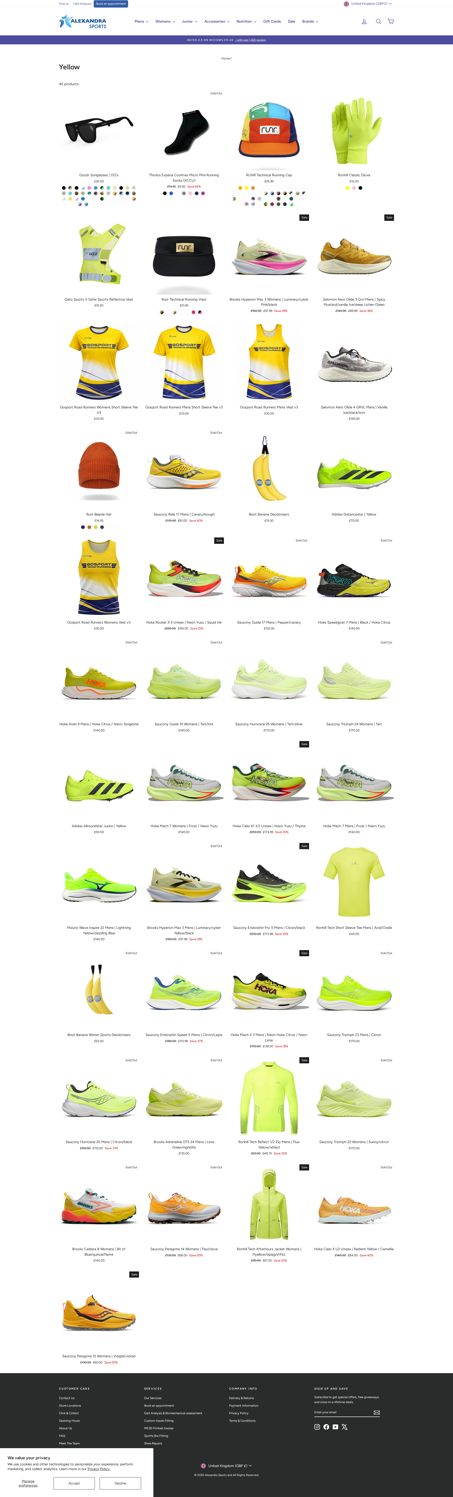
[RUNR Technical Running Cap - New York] (285, 188)
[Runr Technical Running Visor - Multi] (193, 312)
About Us (65, 1428)
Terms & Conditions (242, 1420)
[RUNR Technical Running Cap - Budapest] (291, 199)
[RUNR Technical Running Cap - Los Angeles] (304, 199)
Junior (188, 21)
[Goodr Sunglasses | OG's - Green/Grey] (118, 204)
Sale (291, 21)
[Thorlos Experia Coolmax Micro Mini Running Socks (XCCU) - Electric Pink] (190, 193)
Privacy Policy (238, 1413)
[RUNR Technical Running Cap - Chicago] (285, 204)
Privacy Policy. (99, 1469)
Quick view (99, 165)
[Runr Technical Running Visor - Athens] (161, 312)
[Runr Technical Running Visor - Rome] (181, 312)
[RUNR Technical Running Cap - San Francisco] (278, 188)
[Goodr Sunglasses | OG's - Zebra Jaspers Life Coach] (108, 193)
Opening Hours (69, 1420)
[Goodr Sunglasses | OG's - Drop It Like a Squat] (102, 199)
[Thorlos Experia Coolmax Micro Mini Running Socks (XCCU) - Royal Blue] (171, 193)
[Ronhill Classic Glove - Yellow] (347, 188)
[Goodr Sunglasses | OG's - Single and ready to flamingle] (89, 199)
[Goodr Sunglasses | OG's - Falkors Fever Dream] (95, 188)
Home (225, 58)
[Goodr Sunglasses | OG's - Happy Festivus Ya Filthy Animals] (127, 199)
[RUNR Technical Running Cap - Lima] (259, 188)
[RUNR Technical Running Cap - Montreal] (272, 193)
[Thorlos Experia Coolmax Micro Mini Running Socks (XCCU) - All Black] (165, 193)
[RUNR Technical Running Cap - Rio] (297, 193)
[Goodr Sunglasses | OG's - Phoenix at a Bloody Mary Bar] (115, 193)
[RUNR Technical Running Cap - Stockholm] (240, 199)
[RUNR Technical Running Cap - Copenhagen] (234, 188)
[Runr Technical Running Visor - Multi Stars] (187, 312)
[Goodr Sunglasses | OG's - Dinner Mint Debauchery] (108, 188)
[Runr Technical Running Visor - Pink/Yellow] (206, 312)
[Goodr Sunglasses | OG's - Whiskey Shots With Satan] (70, 188)
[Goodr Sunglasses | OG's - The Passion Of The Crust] (76, 193)
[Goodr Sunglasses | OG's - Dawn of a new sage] (92, 204)
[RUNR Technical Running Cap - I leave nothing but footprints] (291, 193)
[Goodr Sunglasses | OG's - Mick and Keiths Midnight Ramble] (127, 193)
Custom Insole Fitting (159, 1420)
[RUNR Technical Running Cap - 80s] (278, 199)
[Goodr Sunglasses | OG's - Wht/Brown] (105, 204)
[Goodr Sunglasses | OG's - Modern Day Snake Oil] (111, 204)
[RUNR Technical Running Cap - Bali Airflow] (240, 193)
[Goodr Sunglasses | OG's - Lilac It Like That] (86, 204)
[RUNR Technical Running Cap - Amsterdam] (246, 204)
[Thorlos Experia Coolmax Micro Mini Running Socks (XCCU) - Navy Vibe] (196, 193)
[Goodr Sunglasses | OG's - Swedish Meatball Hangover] (127, 188)
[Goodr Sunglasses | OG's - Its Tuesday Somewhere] (89, 193)
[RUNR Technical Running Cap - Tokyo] (278, 193)
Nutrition (244, 21)
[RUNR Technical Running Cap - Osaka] (253, 204)
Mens (140, 21)
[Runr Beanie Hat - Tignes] (115, 527)
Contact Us (67, 1398)
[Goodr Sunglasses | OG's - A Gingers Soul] (64, 188)
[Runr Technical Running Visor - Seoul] (174, 312)
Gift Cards (272, 21)
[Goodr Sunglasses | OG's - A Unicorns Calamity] (76, 188)
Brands (308, 21)
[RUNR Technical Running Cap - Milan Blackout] (304, 188)
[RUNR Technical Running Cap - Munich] (266, 199)
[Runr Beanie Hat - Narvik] (89, 527)
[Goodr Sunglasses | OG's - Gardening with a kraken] (121, 193)
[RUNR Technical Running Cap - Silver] (259, 199)
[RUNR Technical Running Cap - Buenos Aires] (297, 188)
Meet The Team (69, 1443)
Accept (74, 1483)
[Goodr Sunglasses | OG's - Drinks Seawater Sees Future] (121, 188)
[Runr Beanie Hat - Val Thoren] (102, 527)
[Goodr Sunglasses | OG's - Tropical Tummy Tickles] (95, 193)
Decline (120, 1483)
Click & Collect (69, 1413)
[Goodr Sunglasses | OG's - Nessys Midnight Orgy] (70, 193)
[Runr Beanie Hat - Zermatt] (108, 527)
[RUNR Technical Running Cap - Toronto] (278, 204)
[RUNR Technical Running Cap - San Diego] (234, 193)
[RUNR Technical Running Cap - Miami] (272, 188)
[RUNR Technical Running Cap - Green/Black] (259, 193)
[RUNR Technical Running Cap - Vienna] (246, 193)
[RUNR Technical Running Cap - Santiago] (266, 188)
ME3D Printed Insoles (158, 1428)
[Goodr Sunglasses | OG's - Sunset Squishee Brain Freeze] (121, 199)
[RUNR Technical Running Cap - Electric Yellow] (246, 188)
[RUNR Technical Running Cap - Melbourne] (234, 199)
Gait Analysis (82, 3)
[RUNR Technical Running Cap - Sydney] (259, 204)
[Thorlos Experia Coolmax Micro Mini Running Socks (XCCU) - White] (177, 193)
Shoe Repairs (153, 1443)
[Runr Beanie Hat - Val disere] (95, 527)
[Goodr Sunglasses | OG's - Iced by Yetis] (83, 188)
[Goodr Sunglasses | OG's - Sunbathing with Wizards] (134, 188)
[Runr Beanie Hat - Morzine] (83, 527)
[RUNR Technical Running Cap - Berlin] (272, 199)
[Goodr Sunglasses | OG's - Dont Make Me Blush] (115, 188)
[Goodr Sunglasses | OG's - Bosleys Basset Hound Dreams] (134, 193)
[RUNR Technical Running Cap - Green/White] (291, 204)
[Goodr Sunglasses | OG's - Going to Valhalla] (64, 193)
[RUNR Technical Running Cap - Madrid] (253, 188)
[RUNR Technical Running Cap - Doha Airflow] (253, 193)
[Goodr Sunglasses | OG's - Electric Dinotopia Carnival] (80, 204)
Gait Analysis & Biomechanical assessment (173, 1413)
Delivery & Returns (241, 1398)
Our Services (152, 1398)
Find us (64, 3)
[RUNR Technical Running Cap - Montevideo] (291, 188)
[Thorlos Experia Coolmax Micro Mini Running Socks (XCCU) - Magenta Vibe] (203, 193)
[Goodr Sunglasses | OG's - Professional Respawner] (115, 199)
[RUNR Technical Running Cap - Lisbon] (272, 204)
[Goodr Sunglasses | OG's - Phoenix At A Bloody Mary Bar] (134, 199)
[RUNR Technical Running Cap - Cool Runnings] (266, 204)
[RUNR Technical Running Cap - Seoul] (266, 193)
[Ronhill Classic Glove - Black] (360, 188)
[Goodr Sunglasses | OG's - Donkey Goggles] (83, 193)
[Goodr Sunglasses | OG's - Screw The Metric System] (83, 199)
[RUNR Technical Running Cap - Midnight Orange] (240, 188)
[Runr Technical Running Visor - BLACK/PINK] (200, 312)
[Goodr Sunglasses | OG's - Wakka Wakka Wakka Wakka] (70, 199)
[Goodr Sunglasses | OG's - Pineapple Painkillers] (64, 199)
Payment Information (243, 1405)
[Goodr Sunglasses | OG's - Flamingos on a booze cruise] (89, 188)
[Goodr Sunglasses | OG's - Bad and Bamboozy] (102, 193)
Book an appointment (111, 3)
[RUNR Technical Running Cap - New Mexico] (297, 199)
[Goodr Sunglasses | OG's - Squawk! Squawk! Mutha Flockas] (95, 199)
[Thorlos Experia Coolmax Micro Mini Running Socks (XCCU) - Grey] (184, 193)
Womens (163, 21)
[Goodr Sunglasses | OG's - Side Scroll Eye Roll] (76, 199)
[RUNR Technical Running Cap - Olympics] (285, 199)
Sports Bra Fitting (156, 1436)
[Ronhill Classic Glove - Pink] (354, 188)
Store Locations (70, 1405)
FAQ (62, 1436)
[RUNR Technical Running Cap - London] (304, 193)
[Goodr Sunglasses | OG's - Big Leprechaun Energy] (108, 199)
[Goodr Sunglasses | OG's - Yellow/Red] (99, 204)
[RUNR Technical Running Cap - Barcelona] (253, 199)
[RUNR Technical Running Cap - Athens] (285, 193)
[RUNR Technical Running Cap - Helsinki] (246, 199)
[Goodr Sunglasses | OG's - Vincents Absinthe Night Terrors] (102, 188)
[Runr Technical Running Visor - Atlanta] (168, 312)
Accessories (215, 21)
